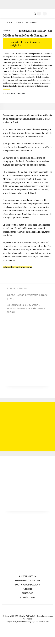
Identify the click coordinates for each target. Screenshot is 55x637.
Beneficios (27, 593)
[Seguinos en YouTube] (29, 625)
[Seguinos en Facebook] (23, 625)
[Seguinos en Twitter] (26, 625)
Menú (51, 13)
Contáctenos (27, 598)
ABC (7, 13)
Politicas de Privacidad (27, 585)
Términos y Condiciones (27, 581)
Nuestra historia (27, 576)
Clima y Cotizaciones (29, 13)
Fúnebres (27, 589)
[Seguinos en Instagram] (32, 625)
